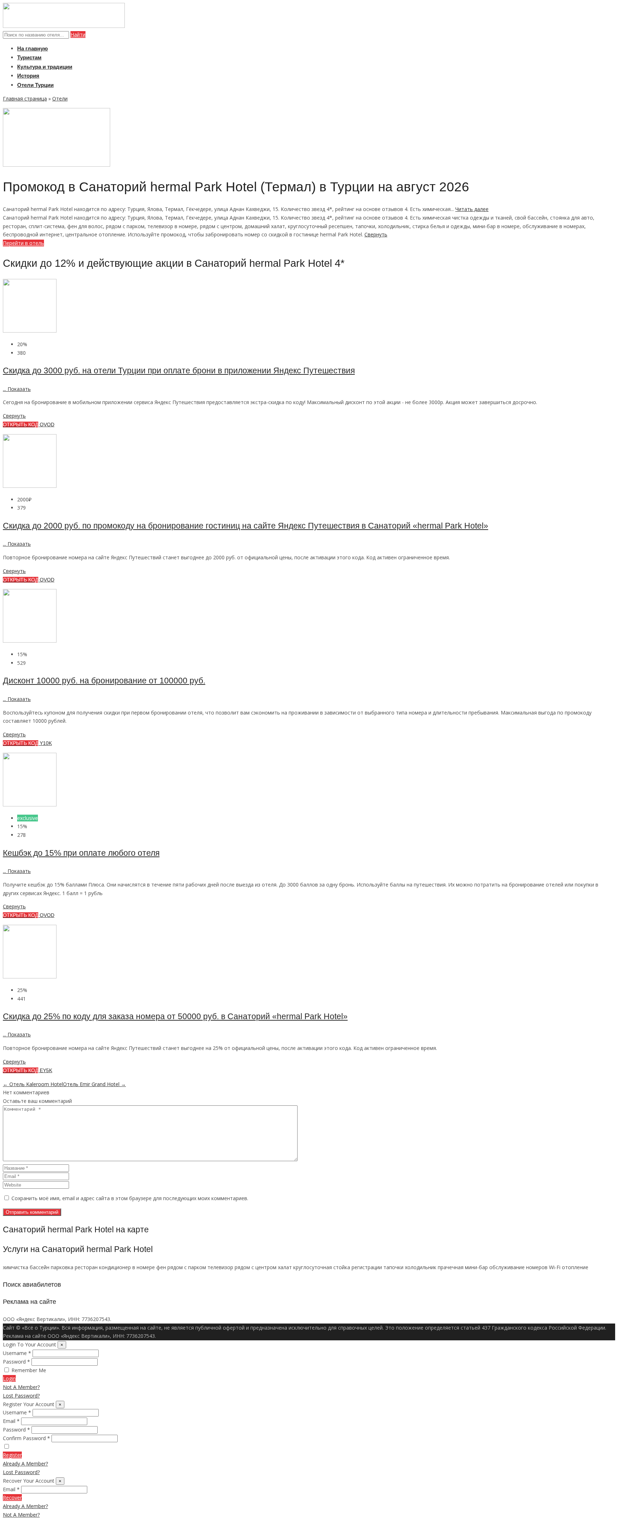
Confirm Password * (26, 1438)
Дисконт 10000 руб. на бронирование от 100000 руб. (104, 680)
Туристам (29, 57)
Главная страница (25, 98)
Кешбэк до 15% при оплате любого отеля (81, 853)
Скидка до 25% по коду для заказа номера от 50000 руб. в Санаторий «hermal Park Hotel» (175, 1016)
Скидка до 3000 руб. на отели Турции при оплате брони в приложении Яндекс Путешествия (179, 370)
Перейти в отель (23, 243)
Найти (77, 34)
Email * (11, 1421)
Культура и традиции (44, 67)
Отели (60, 98)
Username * (17, 1353)
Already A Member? (25, 1463)
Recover (12, 1497)
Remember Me (28, 1370)
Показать (17, 389)
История (28, 76)
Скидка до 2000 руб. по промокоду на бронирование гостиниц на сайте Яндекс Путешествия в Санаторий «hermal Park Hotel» (245, 525)
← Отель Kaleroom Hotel (33, 1084)
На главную (32, 48)
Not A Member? (21, 1387)
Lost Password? (21, 1395)
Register (12, 1455)
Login (9, 1378)
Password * (16, 1361)
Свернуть (375, 234)
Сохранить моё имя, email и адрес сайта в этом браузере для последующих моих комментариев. (129, 1198)
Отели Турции (35, 85)
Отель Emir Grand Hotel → (94, 1084)
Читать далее (472, 209)
